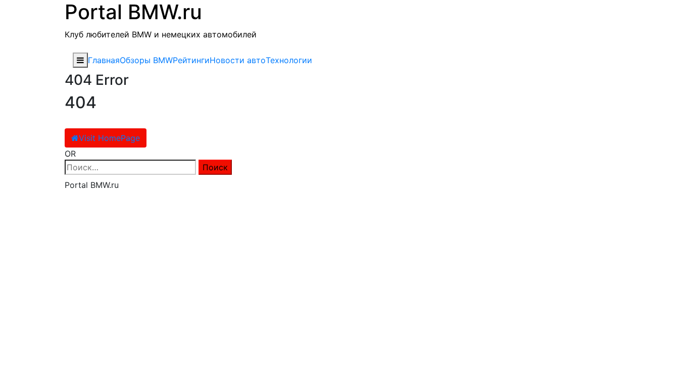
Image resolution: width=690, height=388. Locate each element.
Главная (104, 60)
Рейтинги (191, 60)
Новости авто (238, 60)
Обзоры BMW (146, 60)
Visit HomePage (109, 138)
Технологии (289, 60)
